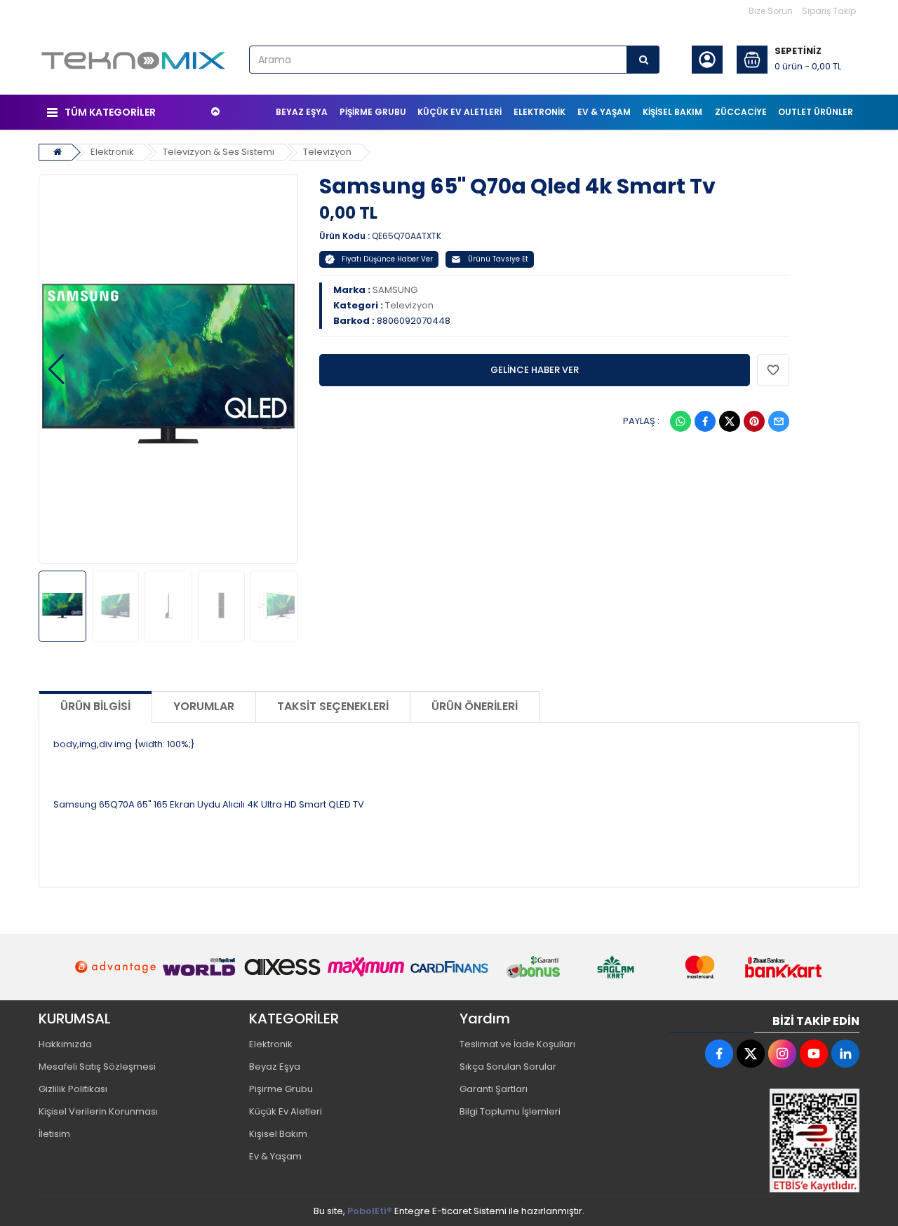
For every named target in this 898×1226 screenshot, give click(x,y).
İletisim (54, 1133)
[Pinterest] (754, 421)
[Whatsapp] (680, 421)
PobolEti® (369, 1211)
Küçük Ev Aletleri (285, 1111)
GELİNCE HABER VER (534, 369)
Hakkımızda (65, 1044)
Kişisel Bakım (278, 1133)
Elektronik (112, 151)
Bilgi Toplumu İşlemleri (510, 1111)
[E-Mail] (778, 421)
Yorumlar (203, 706)
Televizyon (327, 151)
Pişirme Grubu (281, 1089)
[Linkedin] (845, 1054)
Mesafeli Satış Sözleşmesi (97, 1066)
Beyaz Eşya (274, 1066)
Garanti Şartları (494, 1089)
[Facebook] (705, 421)
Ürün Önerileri (474, 706)
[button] (56, 369)
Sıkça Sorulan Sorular (508, 1066)
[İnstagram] (782, 1054)
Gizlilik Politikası (73, 1089)
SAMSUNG (395, 290)
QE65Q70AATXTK (406, 236)
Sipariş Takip (829, 11)
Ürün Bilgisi (95, 706)
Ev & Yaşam (275, 1156)
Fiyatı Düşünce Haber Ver (387, 259)
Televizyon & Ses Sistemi (218, 151)
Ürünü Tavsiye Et (498, 259)
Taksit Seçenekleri (333, 706)
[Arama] (643, 60)
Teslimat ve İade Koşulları (517, 1044)
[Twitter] (729, 421)
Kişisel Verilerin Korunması (98, 1111)
